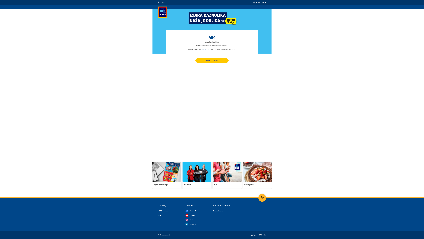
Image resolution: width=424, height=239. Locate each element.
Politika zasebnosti (164, 235)
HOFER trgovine (260, 2)
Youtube (191, 215)
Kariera (162, 2)
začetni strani (205, 49)
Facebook (192, 211)
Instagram (192, 220)
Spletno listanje (218, 211)
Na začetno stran (212, 60)
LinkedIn (192, 224)
